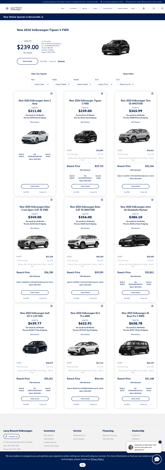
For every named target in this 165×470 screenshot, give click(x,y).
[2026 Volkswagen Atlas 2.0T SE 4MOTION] (85, 241)
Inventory (49, 430)
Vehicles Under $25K (51, 446)
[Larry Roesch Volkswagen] (14, 8)
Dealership (138, 430)
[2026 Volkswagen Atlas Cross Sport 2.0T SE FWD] (34, 241)
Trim (97, 79)
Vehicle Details (27, 61)
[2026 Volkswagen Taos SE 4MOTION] (135, 135)
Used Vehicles (49, 439)
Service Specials (79, 439)
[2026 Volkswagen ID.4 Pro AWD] (85, 347)
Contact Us (13, 436)
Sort (118, 79)
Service (77, 430)
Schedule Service (79, 435)
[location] (101, 2)
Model (76, 79)
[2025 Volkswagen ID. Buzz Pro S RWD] (135, 347)
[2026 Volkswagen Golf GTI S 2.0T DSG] (34, 347)
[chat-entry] (157, 459)
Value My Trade (108, 439)
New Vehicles (48, 435)
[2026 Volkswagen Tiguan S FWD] (85, 135)
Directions (135, 439)
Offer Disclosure (34, 122)
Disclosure (61, 61)
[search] (162, 8)
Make (54, 79)
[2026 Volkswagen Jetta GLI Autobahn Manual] (135, 241)
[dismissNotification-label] (160, 442)
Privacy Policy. (97, 459)
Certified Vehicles (50, 442)
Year (33, 79)
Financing (108, 430)
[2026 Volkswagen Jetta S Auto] (34, 135)
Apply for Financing (110, 435)
